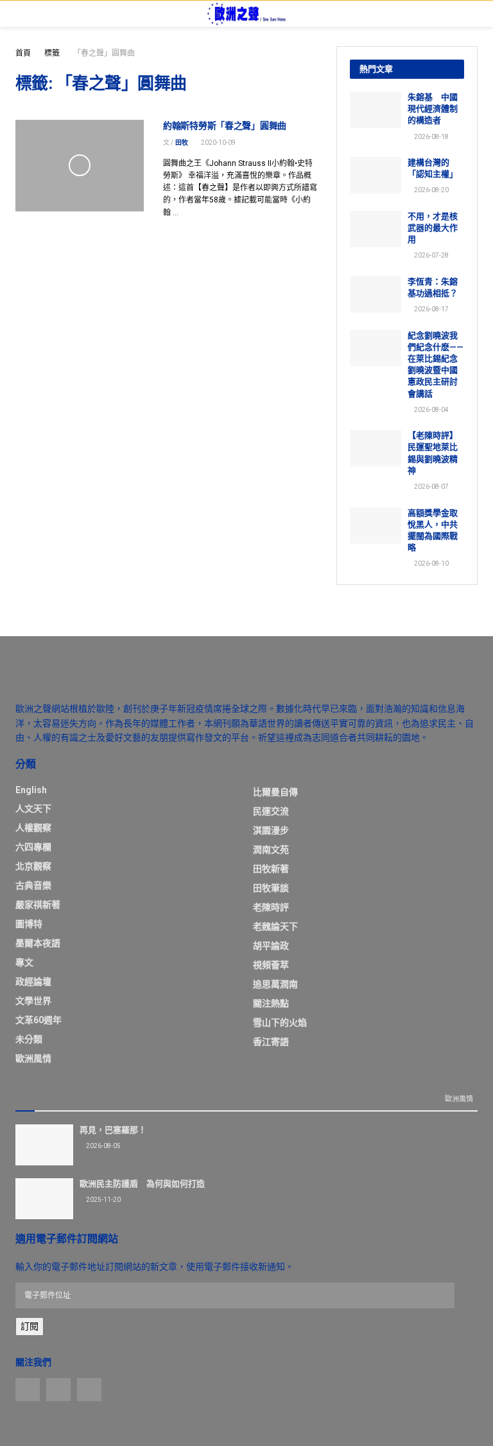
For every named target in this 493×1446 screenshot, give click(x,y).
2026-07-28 (431, 255)
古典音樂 (33, 885)
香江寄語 (271, 1042)
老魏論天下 (275, 926)
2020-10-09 (218, 142)
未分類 (28, 1039)
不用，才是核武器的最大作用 (433, 227)
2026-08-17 (431, 309)
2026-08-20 (431, 189)
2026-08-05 (103, 1145)
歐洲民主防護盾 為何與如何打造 (142, 1183)
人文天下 (33, 808)
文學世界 (33, 1001)
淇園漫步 (271, 830)
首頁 (23, 53)
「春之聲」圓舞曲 (104, 53)
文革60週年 (38, 1020)
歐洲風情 (33, 1058)
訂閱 (30, 1326)
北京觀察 (33, 866)
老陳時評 (271, 907)
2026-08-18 (431, 136)
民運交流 (271, 811)
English (31, 790)
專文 (24, 962)
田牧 (181, 142)
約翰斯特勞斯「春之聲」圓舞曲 (224, 125)
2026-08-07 (431, 486)
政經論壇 (33, 981)
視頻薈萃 (271, 965)
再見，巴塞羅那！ (113, 1130)
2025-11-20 (103, 1199)
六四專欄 (33, 847)
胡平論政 (271, 946)
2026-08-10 (431, 563)
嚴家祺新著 (37, 905)
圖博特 (28, 924)
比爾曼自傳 (275, 792)
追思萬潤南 (275, 984)
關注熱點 (271, 1003)
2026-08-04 (431, 409)
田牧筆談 (271, 888)
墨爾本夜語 (37, 943)
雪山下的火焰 (280, 1022)
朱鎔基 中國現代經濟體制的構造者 (433, 108)
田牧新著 (271, 869)
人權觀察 (33, 828)
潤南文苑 (271, 849)
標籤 (52, 53)
